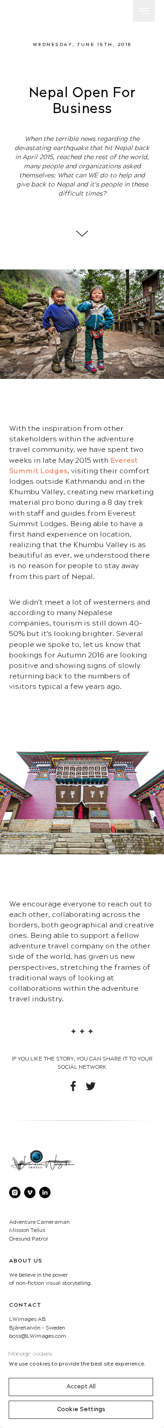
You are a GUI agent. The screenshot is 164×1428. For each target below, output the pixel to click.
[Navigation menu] (144, 11)
